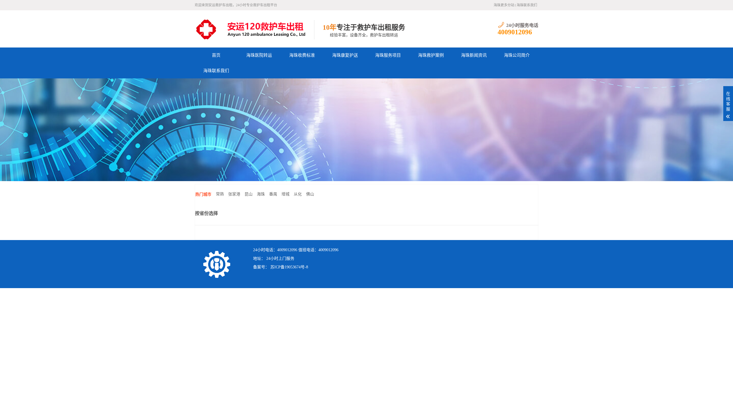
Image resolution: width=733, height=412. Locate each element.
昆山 (249, 194)
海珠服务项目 (388, 55)
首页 (216, 55)
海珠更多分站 (504, 5)
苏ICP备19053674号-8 (289, 267)
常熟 (220, 194)
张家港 (234, 194)
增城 (285, 194)
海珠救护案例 (431, 55)
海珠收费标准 (302, 55)
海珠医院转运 (259, 55)
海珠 (261, 194)
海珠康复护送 (345, 55)
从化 (298, 194)
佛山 (310, 194)
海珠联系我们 (527, 5)
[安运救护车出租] (254, 29)
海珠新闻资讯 (474, 55)
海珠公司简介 (517, 55)
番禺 (273, 194)
